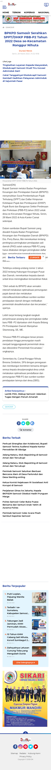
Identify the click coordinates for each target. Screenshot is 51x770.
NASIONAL (43, 12)
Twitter (31, 750)
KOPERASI (29, 12)
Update (35, 257)
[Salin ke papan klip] (32, 423)
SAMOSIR (9, 407)
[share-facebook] (19, 423)
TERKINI (16, 12)
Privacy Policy (26, 756)
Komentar (26, 430)
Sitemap (14, 753)
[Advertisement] (25, 110)
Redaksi (23, 753)
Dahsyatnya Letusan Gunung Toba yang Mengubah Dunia (18, 650)
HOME (6, 12)
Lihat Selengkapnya (25, 662)
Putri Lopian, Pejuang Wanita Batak (15, 597)
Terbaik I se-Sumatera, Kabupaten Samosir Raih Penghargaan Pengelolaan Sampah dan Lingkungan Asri (17, 610)
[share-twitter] (23, 423)
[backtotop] (25, 733)
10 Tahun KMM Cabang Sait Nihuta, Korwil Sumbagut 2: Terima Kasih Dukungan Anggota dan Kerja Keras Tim (18, 637)
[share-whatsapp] (28, 423)
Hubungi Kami (34, 753)
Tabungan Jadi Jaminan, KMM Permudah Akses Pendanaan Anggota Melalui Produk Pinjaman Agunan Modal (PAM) (18, 623)
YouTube (37, 750)
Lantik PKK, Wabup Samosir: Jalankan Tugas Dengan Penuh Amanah (25, 395)
